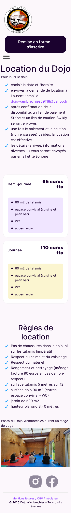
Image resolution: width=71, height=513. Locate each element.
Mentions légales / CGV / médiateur (35, 498)
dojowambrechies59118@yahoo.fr (39, 101)
